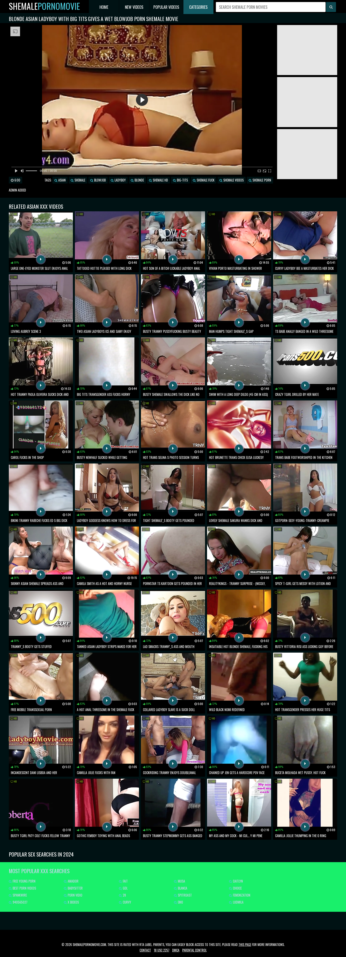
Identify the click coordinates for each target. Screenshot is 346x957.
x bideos (73, 902)
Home (104, 7)
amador (72, 881)
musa (181, 881)
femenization (241, 895)
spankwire (19, 895)
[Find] (331, 7)
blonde (139, 180)
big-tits (182, 180)
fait (125, 881)
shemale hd (160, 180)
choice (237, 888)
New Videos (134, 7)
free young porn (23, 881)
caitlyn (237, 881)
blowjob (99, 180)
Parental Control (194, 950)
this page (244, 944)
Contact (145, 950)
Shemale (44, 6)
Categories (198, 7)
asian (61, 180)
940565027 (19, 902)
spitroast (184, 895)
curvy (126, 902)
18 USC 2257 (161, 950)
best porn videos (24, 888)
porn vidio (74, 895)
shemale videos (233, 180)
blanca (182, 888)
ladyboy (120, 180)
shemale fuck (205, 180)
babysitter (75, 888)
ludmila (237, 902)
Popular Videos (166, 7)
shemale (79, 180)
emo (180, 902)
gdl (125, 888)
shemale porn (261, 180)
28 (124, 895)
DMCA (175, 950)
